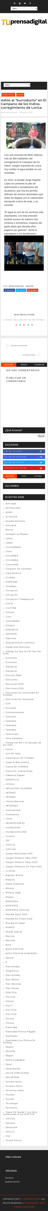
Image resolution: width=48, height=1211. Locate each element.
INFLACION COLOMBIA (19, 788)
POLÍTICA (11, 1014)
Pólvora (10, 1023)
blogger (8, 365)
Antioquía (11, 525)
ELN (8, 703)
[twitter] (25, 3)
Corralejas (11, 586)
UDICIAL (10, 1118)
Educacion (11, 667)
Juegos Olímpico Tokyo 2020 (22, 862)
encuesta (11, 708)
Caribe (9, 543)
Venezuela (11, 1127)
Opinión (10, 958)
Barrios (9, 530)
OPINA (38, 476)
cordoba (10, 577)
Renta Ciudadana (15, 1060)
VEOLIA (10, 1132)
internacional (13, 810)
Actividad (11, 503)
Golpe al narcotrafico (17, 762)
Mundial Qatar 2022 (16, 914)
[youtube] (20, 3)
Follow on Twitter (13, 462)
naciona (10, 936)
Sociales (10, 1095)
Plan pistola (12, 988)
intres (9, 819)
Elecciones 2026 (15, 688)
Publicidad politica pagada (20, 1031)
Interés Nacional (15, 801)
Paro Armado (13, 975)
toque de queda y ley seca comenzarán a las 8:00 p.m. (20, 1113)
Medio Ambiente (15, 884)
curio (8, 616)
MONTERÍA (12, 905)
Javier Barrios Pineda (9, 112)
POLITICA (11, 1010)
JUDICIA (10, 845)
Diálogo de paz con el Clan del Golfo (22, 652)
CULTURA (11, 608)
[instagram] (15, 3)
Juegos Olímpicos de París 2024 (24, 866)
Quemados (12, 1036)
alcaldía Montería (15, 521)
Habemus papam (15, 775)
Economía (11, 662)
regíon (10, 1055)
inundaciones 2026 (16, 832)
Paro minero (12, 979)
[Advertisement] (24, 54)
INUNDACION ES (15, 823)
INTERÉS (11, 797)
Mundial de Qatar (15, 923)
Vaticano (10, 1123)
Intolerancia (12, 814)
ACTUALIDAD (13, 508)
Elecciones (12, 679)
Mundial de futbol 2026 (19, 919)
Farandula (11, 721)
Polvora (10, 1018)
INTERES (11, 793)
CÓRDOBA (11, 582)
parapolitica (12, 971)
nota (8, 945)
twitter (22, 290)
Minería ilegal (13, 892)
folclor (9, 749)
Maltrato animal (14, 875)
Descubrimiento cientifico (20, 643)
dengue (10, 625)
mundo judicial (14, 932)
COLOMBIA (12, 556)
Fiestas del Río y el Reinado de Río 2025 (22, 744)
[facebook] (30, 3)
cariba (9, 538)
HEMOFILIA (12, 779)
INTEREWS (12, 806)
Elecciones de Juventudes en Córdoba (21, 694)
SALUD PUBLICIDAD (17, 1073)
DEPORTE (11, 634)
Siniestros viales (15, 1090)
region (10, 1047)
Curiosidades (13, 621)
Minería (10, 888)
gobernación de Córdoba (20, 758)
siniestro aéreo (14, 1086)
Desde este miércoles (18, 647)
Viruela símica (13, 1140)
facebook (10, 290)
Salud (9, 1064)
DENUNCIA (12, 630)
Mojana (10, 897)
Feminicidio (12, 734)
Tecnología (12, 1103)
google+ (33, 290)
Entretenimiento (15, 712)
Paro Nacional (13, 984)
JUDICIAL (11, 849)
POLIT (9, 1005)
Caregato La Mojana (17, 534)
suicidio (10, 1099)
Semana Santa (14, 1082)
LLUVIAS (10, 871)
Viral (8, 1136)
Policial (10, 1001)
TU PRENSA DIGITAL (31, 1199)
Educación (11, 671)
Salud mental (13, 1069)
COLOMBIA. (12, 560)
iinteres (10, 784)
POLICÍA (10, 997)
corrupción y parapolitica (20, 599)
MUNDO (10, 927)
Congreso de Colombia (18, 569)
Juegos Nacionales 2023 (19, 853)
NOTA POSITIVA (8, 95)
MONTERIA (12, 901)
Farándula (11, 725)
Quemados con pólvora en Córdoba (19, 1041)
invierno (10, 836)
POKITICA (11, 992)
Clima (9, 551)
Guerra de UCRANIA (17, 767)
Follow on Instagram (15, 457)
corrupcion (12, 590)
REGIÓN (20, 95)
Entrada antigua (29, 355)
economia (11, 658)
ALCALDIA (11, 517)
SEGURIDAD (13, 1077)
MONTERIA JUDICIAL (18, 910)
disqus (24, 365)
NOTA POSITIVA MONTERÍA (21, 953)
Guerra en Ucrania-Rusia (19, 771)
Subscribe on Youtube (15, 468)
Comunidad (12, 564)
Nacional (10, 940)
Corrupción (12, 595)
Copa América (13, 573)
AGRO (9, 512)
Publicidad (11, 1027)
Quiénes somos (12, 1182)
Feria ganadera (14, 738)
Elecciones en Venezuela (20, 699)
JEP (8, 840)
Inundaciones (13, 827)
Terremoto (11, 1108)
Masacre (10, 880)
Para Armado (13, 966)
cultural (10, 612)
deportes (11, 638)
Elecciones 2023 (15, 684)
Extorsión (11, 716)
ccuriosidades (13, 547)
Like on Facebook (13, 451)
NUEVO (10, 476)
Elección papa (13, 675)
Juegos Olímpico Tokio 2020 (21, 858)
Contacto (9, 1178)
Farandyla (11, 730)
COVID (9, 603)
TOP (24, 476)
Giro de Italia (13, 753)
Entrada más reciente (19, 346)
